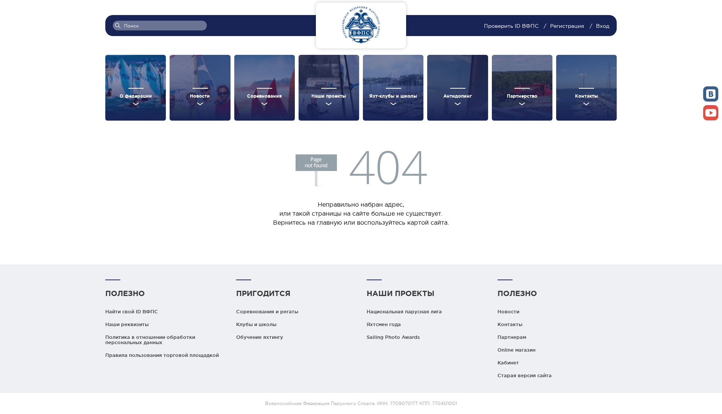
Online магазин (516, 349)
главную (329, 222)
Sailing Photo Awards (393, 337)
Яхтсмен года (384, 324)
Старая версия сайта (525, 375)
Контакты (510, 324)
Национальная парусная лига (404, 311)
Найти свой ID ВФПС (131, 311)
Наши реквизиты (127, 324)
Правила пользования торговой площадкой (162, 355)
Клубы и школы (256, 324)
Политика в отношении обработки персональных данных (150, 339)
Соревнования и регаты (267, 311)
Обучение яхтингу (259, 337)
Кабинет (508, 362)
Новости (508, 311)
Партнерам (512, 337)
